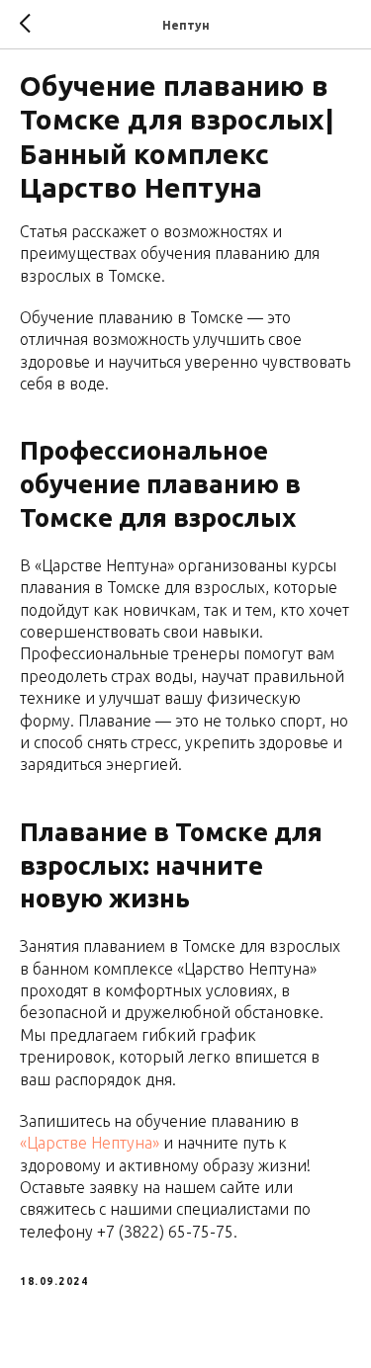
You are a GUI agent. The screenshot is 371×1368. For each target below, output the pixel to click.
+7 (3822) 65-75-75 (165, 1231)
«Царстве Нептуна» (89, 1143)
